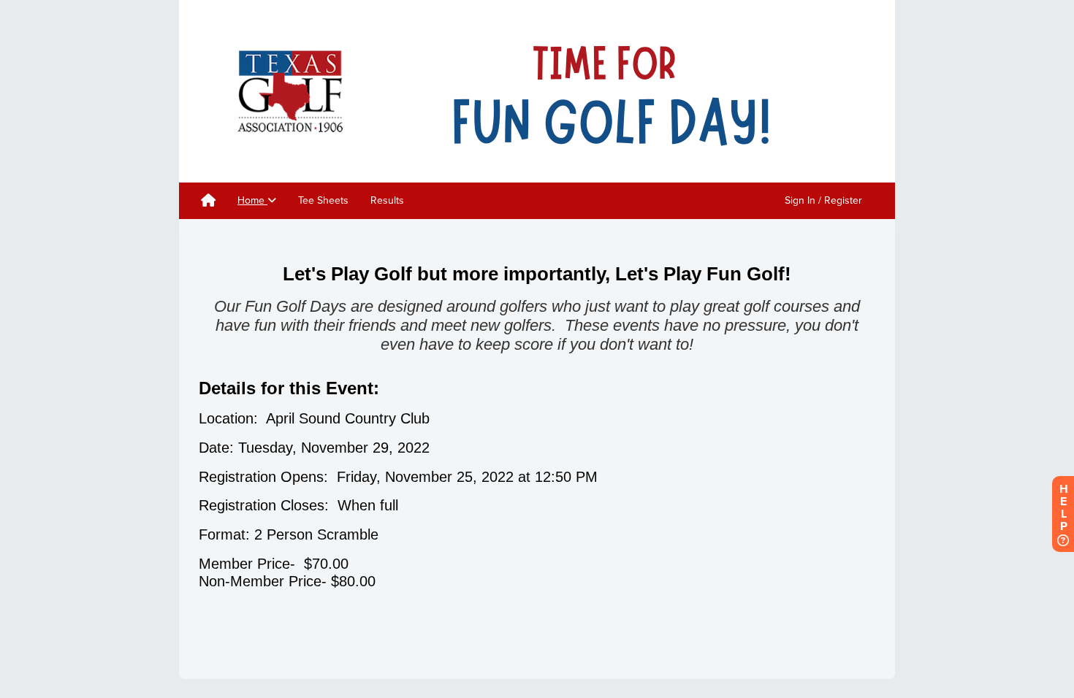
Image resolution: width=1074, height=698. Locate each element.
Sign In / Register (823, 200)
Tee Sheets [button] (323, 200)
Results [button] (387, 200)
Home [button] (252, 200)
